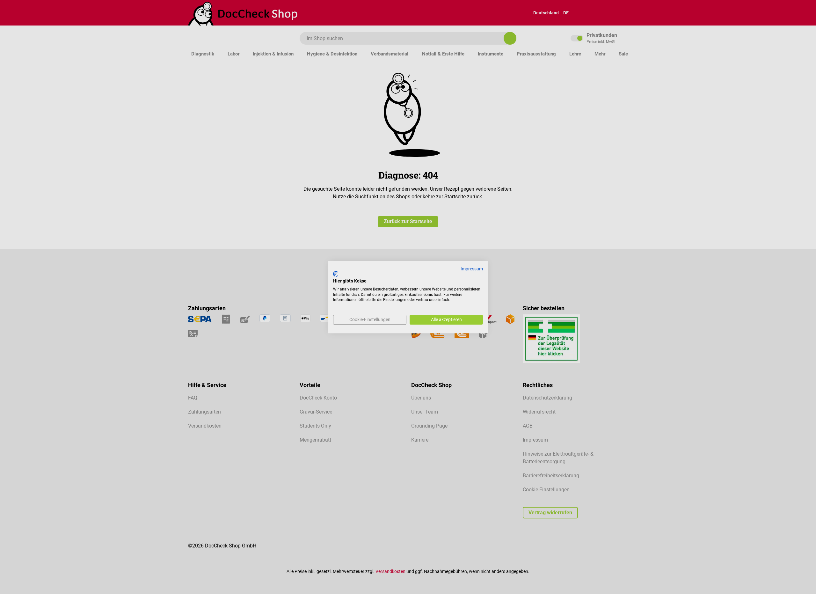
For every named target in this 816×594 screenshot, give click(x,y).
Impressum (472, 268)
